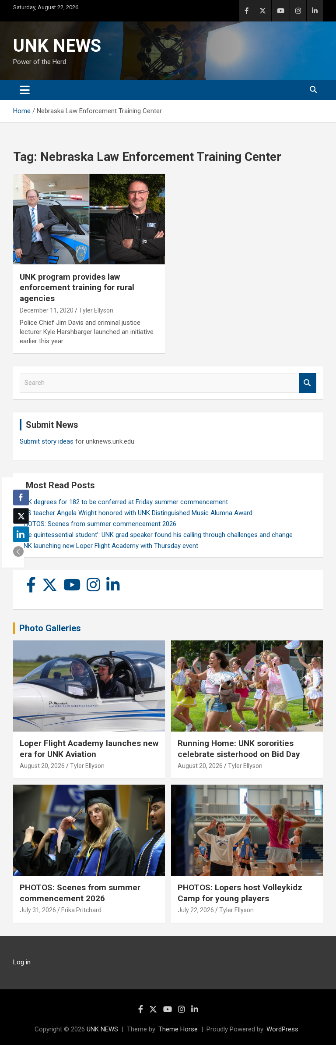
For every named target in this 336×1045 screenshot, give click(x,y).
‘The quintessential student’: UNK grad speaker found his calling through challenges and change (156, 535)
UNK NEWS (57, 46)
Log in (22, 962)
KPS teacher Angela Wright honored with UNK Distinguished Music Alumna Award (136, 513)
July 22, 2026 (196, 909)
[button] (18, 551)
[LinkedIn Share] (21, 534)
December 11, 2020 (47, 310)
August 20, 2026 (42, 765)
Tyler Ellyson (96, 310)
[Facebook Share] (21, 497)
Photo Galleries (50, 628)
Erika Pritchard (81, 909)
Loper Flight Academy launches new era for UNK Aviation (89, 748)
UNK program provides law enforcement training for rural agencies (77, 287)
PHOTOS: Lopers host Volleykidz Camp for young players (240, 892)
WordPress (282, 1029)
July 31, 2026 (38, 909)
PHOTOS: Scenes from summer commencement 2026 (98, 524)
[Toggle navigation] (24, 90)
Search (307, 383)
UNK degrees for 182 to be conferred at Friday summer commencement (124, 502)
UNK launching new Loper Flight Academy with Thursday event (109, 546)
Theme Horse (178, 1029)
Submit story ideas (47, 441)
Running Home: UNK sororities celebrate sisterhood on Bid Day (239, 748)
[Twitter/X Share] (21, 516)
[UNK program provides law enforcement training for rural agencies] (89, 219)
